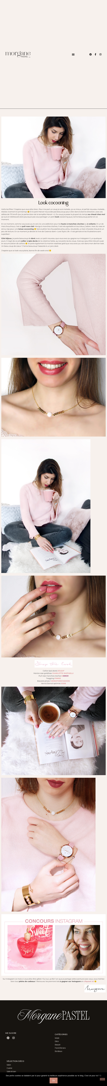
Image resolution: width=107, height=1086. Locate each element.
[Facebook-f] (95, 54)
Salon (9, 1065)
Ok (53, 1080)
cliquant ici (89, 981)
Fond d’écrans (60, 1048)
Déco (57, 1041)
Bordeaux (58, 1051)
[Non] (102, 1079)
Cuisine (9, 1068)
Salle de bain (11, 1071)
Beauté (57, 1045)
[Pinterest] (90, 54)
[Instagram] (100, 54)
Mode (57, 1038)
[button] (73, 54)
